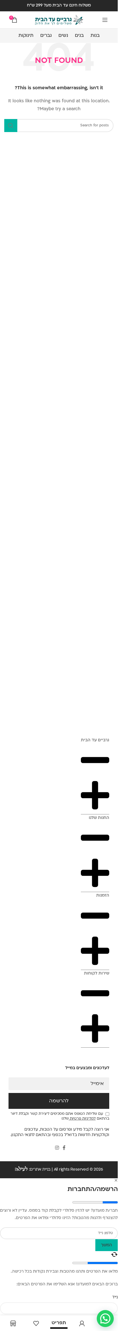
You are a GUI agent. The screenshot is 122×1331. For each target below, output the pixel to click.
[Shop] (12, 1323)
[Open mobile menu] (105, 20)
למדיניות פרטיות (82, 1118)
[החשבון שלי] (81, 1323)
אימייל (97, 1084)
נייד (115, 1297)
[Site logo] (59, 20)
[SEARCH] (10, 125)
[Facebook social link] (64, 1148)
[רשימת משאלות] (35, 1323)
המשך (106, 1245)
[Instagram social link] (57, 1148)
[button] (105, 1318)
